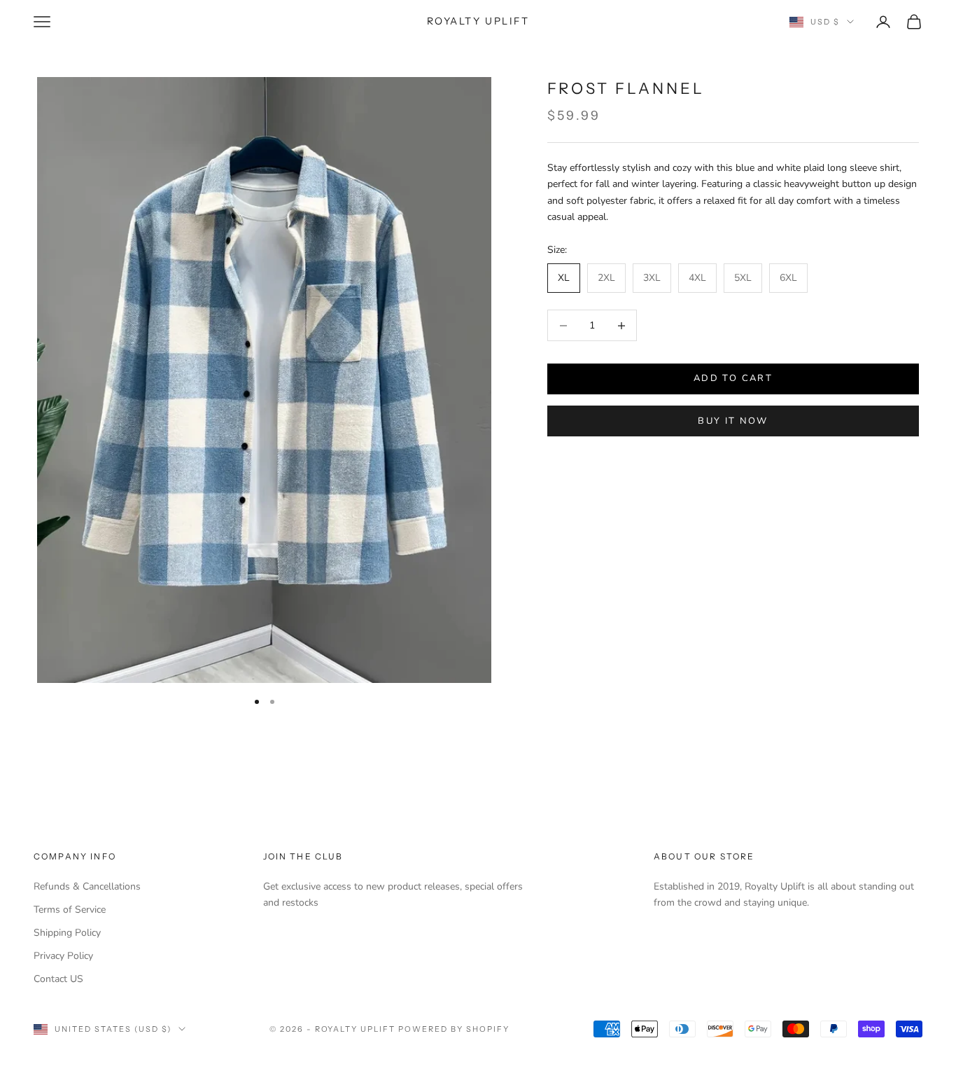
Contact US (58, 979)
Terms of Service (70, 909)
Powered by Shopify (453, 1029)
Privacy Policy (63, 955)
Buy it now (733, 421)
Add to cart (733, 379)
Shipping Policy (67, 932)
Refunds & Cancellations (87, 886)
